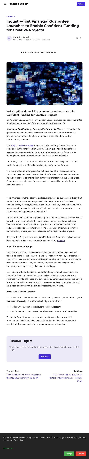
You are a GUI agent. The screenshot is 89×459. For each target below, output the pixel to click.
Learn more (8, 448)
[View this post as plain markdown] (77, 38)
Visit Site (45, 357)
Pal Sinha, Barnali (21, 37)
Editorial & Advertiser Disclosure (39, 52)
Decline (80, 454)
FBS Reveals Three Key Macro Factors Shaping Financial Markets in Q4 (65, 378)
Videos (81, 4)
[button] (5, 4)
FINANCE (11, 16)
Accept (69, 454)
